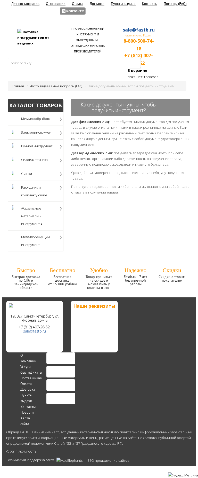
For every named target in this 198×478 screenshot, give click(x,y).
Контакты (149, 3)
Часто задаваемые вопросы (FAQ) (56, 86)
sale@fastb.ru (139, 30)
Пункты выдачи (123, 3)
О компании (55, 3)
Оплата (77, 3)
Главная (18, 86)
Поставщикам (31, 378)
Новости (27, 412)
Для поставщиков (25, 3)
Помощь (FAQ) (175, 3)
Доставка (97, 3)
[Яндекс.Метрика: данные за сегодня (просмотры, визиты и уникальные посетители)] (183, 475)
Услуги (25, 366)
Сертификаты (31, 372)
